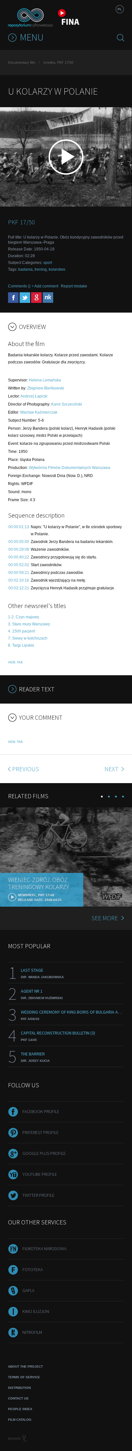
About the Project (25, 1366)
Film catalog (19, 1419)
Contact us (18, 1398)
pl (120, 9)
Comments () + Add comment (33, 286)
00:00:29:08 (18, 549)
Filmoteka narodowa (44, 1248)
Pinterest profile (40, 1132)
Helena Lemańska (45, 380)
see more (104, 918)
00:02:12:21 (18, 588)
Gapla (28, 1290)
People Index (20, 1409)
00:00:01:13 (18, 527)
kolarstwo (57, 269)
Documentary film (21, 62)
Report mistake (74, 286)
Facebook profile (40, 1111)
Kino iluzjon (35, 1311)
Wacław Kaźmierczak (38, 412)
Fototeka (32, 1269)
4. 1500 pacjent (21, 631)
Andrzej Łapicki (34, 396)
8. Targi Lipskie (21, 645)
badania (25, 269)
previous (25, 769)
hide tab (15, 662)
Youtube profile (39, 1174)
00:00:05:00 (18, 541)
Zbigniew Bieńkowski (45, 388)
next (112, 769)
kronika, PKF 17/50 (58, 62)
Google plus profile (44, 1153)
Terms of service (24, 1377)
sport (47, 262)
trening (41, 269)
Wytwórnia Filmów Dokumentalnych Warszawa (69, 467)
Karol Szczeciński (66, 404)
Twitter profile (38, 1195)
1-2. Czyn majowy (23, 617)
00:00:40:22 (18, 557)
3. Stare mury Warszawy (29, 624)
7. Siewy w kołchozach (27, 638)
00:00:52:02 (18, 565)
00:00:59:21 (18, 572)
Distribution (19, 1388)
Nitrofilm (32, 1332)
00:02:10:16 (18, 580)
